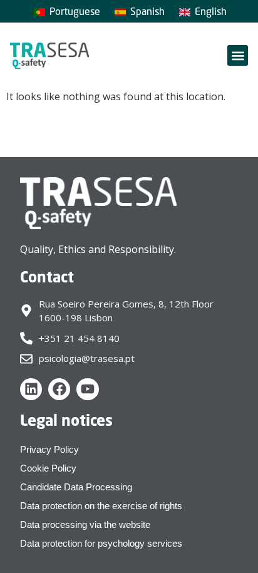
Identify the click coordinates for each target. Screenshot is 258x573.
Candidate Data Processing (76, 487)
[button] (237, 55)
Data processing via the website (85, 524)
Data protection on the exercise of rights (101, 505)
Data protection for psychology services (101, 543)
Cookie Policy (48, 468)
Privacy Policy (49, 449)
